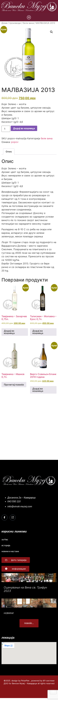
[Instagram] (13, 517)
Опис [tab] (9, 151)
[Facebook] (4, 517)
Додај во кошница (24, 128)
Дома (4, 23)
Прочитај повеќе (14, 384)
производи (15, 23)
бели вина (28, 23)
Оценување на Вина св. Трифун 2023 (25, 589)
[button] (51, 32)
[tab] (29, 177)
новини (9, 613)
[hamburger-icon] (53, 691)
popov (14, 141)
